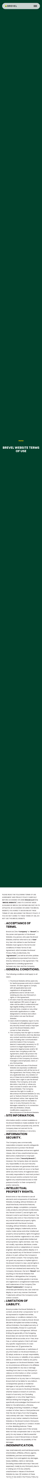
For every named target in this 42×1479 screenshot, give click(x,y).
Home (21, 441)
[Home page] (11, 6)
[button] (35, 5)
